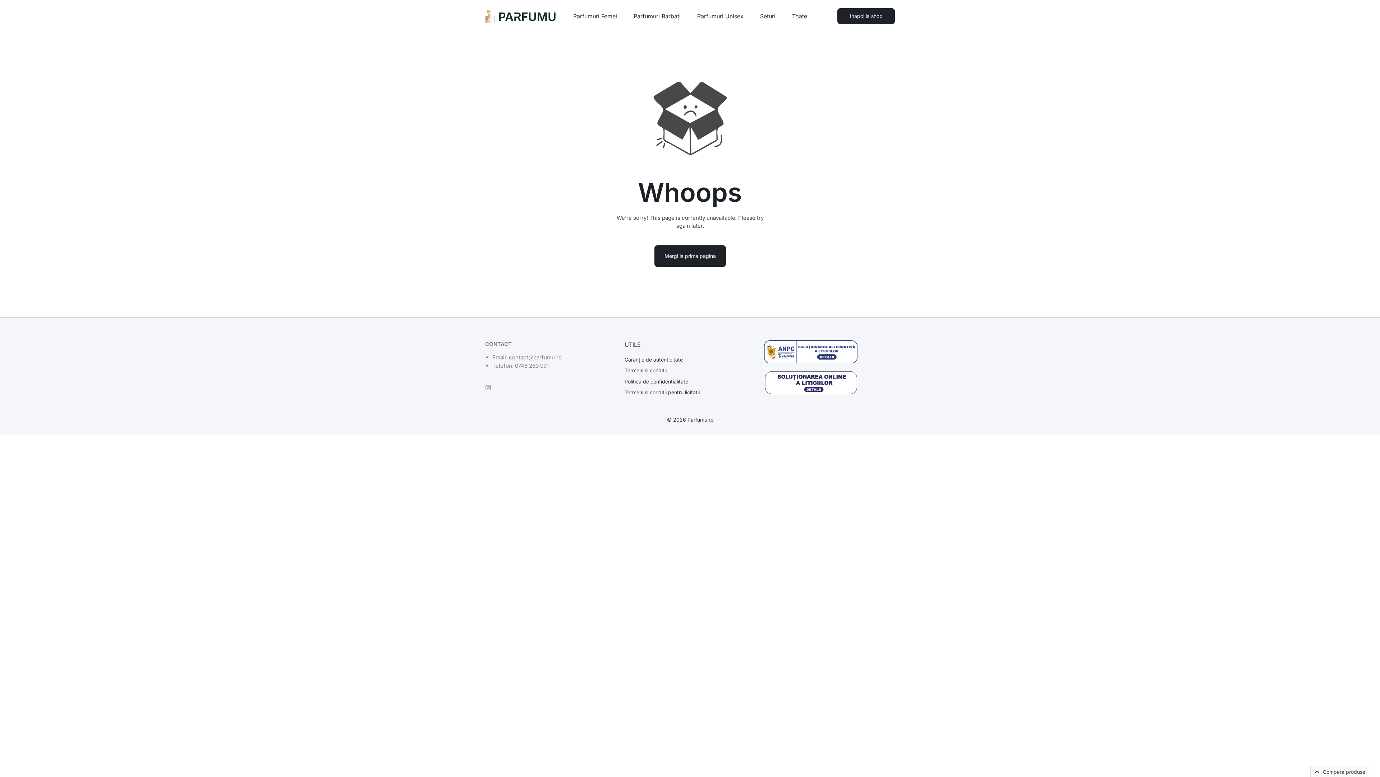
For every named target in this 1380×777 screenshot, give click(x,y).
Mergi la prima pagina (690, 256)
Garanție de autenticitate (654, 360)
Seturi (768, 16)
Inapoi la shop (866, 16)
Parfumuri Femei (595, 16)
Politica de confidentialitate (656, 382)
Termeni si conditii (646, 370)
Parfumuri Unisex (720, 16)
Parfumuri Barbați (657, 16)
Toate (799, 16)
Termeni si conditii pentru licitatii (662, 392)
